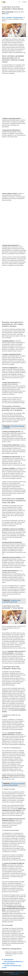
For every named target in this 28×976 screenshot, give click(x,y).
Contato (23, 972)
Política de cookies (14, 974)
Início (3, 17)
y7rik (7, 13)
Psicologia (9, 17)
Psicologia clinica (18, 17)
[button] (19, 2)
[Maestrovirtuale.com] (4, 2)
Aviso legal (17, 972)
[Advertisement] (14, 90)
